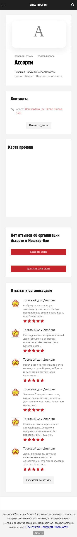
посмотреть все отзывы (38, 480)
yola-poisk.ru (38, 5)
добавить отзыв (24, 55)
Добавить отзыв (38, 251)
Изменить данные (38, 125)
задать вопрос (46, 55)
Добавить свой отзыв (38, 268)
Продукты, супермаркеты (40, 71)
